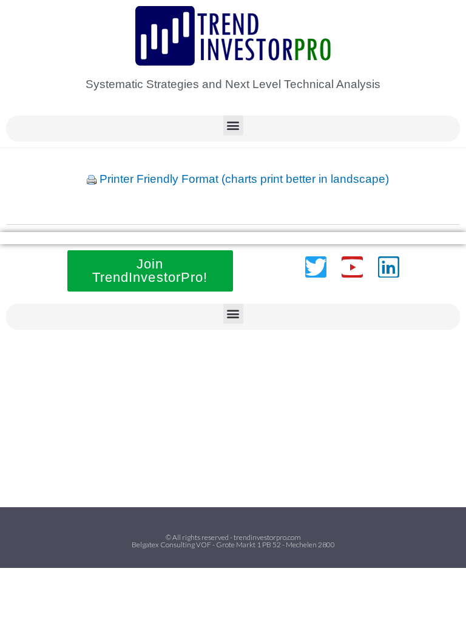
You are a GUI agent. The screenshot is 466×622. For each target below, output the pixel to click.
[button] (233, 125)
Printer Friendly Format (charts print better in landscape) (244, 179)
